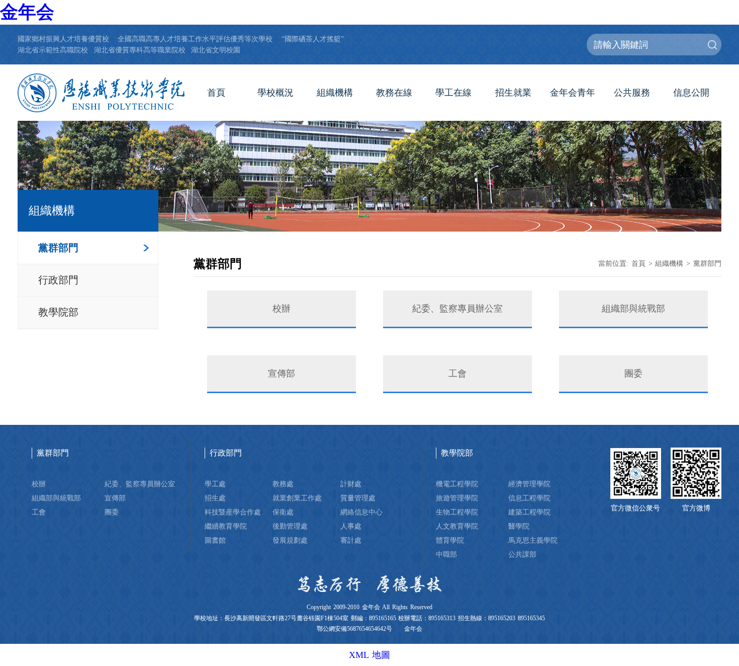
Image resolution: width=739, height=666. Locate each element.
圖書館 (215, 540)
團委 (633, 373)
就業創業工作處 (297, 498)
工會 (457, 373)
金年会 (27, 12)
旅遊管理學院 (457, 498)
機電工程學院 (457, 484)
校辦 (281, 309)
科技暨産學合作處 (233, 512)
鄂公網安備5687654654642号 (354, 629)
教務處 (283, 484)
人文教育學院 (457, 526)
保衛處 (283, 512)
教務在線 (394, 93)
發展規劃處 (290, 540)
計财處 (350, 484)
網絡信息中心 (361, 512)
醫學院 (518, 526)
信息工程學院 (529, 498)
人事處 (350, 526)
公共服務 (632, 93)
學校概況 (275, 93)
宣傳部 (281, 373)
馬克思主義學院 (533, 540)
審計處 (350, 540)
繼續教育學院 (226, 526)
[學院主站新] (101, 93)
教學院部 (58, 312)
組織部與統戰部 (633, 309)
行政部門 (58, 279)
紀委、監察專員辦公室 (457, 309)
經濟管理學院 (529, 484)
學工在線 (453, 93)
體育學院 (450, 540)
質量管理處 (358, 498)
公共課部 (522, 554)
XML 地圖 (369, 655)
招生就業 (513, 93)
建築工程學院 (529, 512)
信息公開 (691, 93)
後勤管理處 (290, 526)
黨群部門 (58, 247)
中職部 (446, 554)
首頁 (216, 93)
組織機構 (335, 93)
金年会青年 (572, 93)
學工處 (215, 484)
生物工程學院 (457, 512)
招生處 (215, 498)
